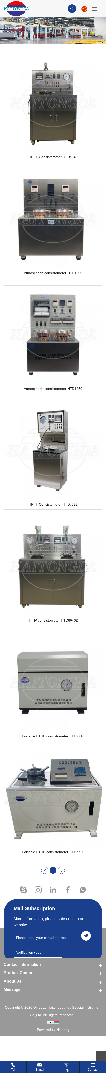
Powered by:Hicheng (53, 1030)
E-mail (39, 1069)
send (86, 936)
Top (66, 1069)
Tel (13, 1069)
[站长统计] (53, 1022)
